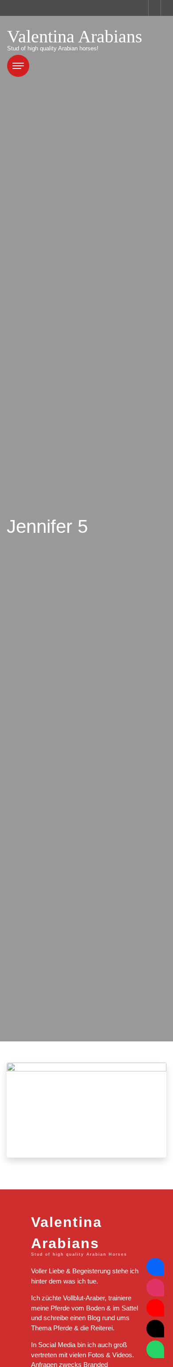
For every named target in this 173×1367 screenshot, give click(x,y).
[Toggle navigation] (18, 66)
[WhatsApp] (155, 1349)
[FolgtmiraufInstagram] (155, 1287)
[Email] (155, 1328)
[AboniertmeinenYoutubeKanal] (155, 1308)
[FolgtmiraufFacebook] (155, 1267)
